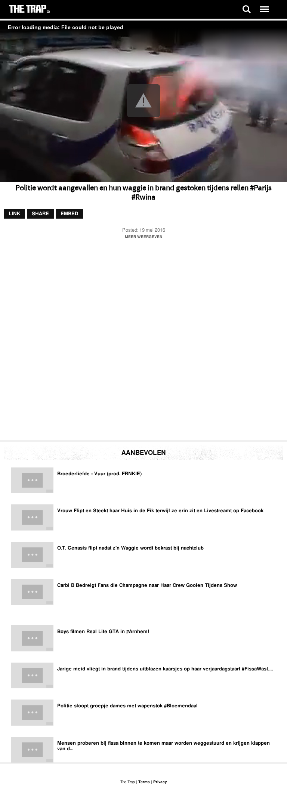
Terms (144, 782)
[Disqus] (143, 341)
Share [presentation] (40, 214)
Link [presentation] (14, 214)
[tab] (14, 214)
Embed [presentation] (69, 214)
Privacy (160, 782)
